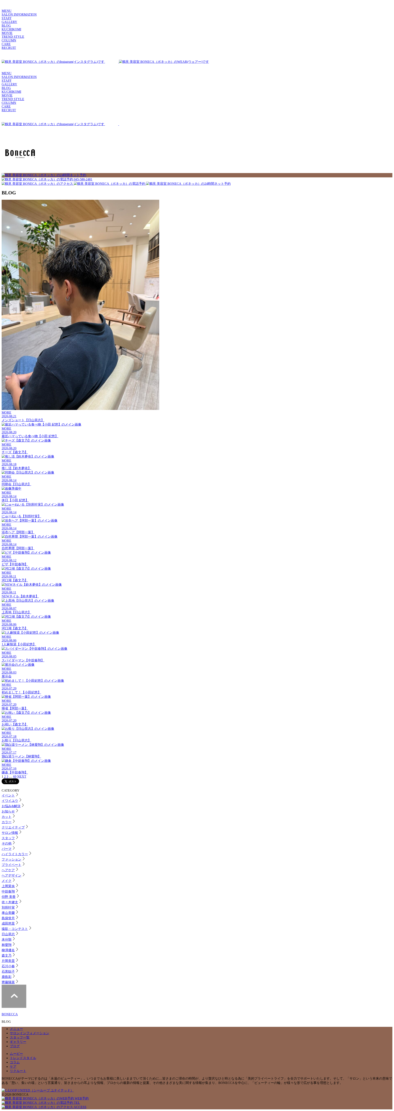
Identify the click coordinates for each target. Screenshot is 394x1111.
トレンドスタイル (23, 1058)
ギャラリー (18, 1041)
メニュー (16, 1029)
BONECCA (10, 1014)
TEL (76, 1102)
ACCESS (79, 1107)
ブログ (15, 1046)
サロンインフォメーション (29, 1033)
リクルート (18, 1071)
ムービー (16, 1053)
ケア (13, 1066)
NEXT (21, 776)
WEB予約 (81, 1098)
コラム (15, 1062)
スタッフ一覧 (20, 1037)
